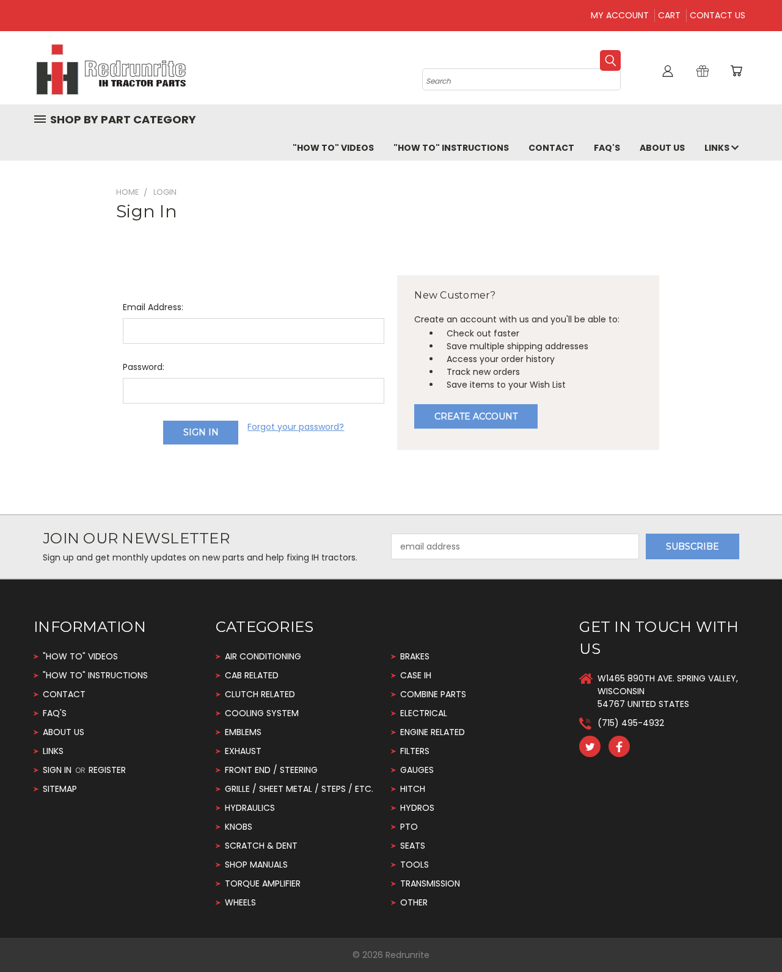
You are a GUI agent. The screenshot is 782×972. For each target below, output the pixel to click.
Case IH (415, 675)
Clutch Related (260, 694)
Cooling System (262, 713)
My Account (620, 15)
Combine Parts (433, 694)
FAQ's (607, 148)
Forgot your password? (295, 427)
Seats (412, 846)
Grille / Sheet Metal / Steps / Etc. (299, 789)
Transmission (430, 883)
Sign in (58, 770)
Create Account (475, 416)
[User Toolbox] (668, 71)
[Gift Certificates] (702, 71)
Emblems (243, 732)
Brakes (414, 656)
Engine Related (432, 732)
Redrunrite (407, 955)
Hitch (412, 789)
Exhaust (243, 751)
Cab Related (252, 675)
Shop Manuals (256, 864)
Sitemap (60, 789)
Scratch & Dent (261, 846)
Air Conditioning (263, 656)
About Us (662, 148)
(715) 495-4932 (630, 723)
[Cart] (736, 71)
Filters (414, 751)
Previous (750, 934)
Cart (669, 15)
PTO (409, 827)
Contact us (717, 15)
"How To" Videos (333, 148)
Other (414, 902)
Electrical (423, 713)
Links (717, 148)
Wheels (240, 902)
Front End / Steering (271, 770)
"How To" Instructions (451, 148)
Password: (143, 367)
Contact (551, 148)
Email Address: (153, 307)
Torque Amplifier (263, 883)
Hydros (417, 808)
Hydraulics (250, 808)
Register (107, 770)
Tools (414, 864)
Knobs (238, 827)
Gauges (417, 770)
